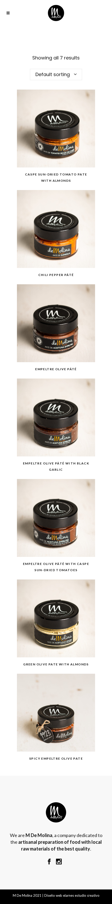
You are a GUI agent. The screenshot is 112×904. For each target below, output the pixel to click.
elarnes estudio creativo (81, 895)
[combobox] (56, 74)
